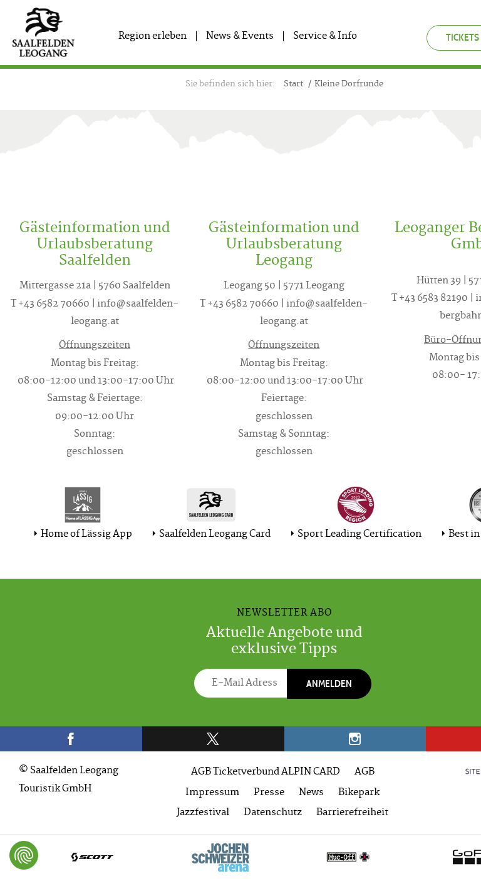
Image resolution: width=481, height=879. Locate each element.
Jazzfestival (203, 813)
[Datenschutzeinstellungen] (23, 855)
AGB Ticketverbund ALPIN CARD (265, 772)
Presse (269, 793)
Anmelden (329, 683)
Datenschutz (273, 813)
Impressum (212, 793)
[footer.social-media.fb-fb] (71, 738)
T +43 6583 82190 (429, 299)
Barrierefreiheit (352, 813)
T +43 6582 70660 (50, 304)
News (311, 793)
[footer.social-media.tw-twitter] (213, 738)
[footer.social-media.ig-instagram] (355, 738)
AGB (364, 772)
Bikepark (359, 793)
